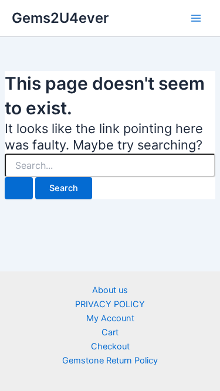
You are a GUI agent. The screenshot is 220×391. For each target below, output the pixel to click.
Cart (110, 332)
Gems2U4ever (60, 17)
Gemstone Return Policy (110, 360)
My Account (110, 318)
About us (110, 290)
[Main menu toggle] (196, 18)
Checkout (110, 346)
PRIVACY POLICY (110, 304)
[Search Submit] (19, 188)
